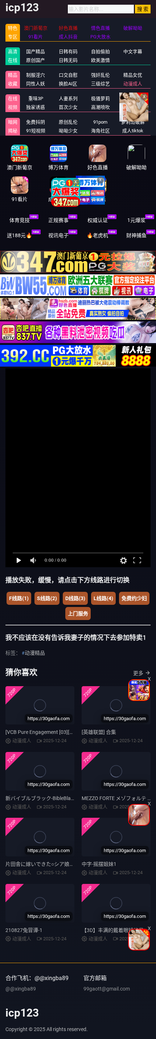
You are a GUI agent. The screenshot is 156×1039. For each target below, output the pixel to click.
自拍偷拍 (100, 51)
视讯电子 (58, 235)
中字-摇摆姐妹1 (99, 864)
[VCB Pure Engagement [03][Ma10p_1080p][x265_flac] (66, 732)
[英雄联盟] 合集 (99, 732)
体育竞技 (19, 220)
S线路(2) (47, 598)
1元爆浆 (136, 220)
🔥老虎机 (97, 235)
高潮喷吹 (100, 107)
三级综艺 (100, 83)
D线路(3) (75, 598)
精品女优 (132, 75)
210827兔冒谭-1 (23, 930)
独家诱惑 (35, 107)
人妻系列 (68, 98)
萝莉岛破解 (133, 122)
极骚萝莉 (100, 98)
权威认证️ (97, 220)
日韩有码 (68, 51)
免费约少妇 (134, 598)
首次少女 (68, 107)
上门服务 (78, 613)
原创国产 (35, 60)
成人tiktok (132, 130)
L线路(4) (103, 598)
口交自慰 (68, 75)
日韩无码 (68, 60)
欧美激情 (100, 60)
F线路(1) (19, 598)
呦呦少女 (68, 130)
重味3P (35, 98)
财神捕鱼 (136, 235)
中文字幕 (132, 51)
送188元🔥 (19, 235)
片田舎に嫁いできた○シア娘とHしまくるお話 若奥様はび (70, 864)
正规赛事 (58, 220)
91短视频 (35, 130)
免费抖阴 (35, 122)
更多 (138, 673)
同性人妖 (35, 83)
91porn (100, 122)
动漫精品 (35, 653)
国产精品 (35, 51)
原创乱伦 (68, 122)
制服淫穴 (35, 75)
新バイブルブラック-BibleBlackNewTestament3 (59, 798)
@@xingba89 (20, 989)
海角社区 (100, 130)
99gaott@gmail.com (106, 989)
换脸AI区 (68, 83)
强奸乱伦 (100, 75)
